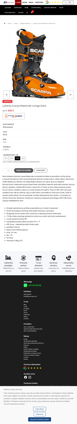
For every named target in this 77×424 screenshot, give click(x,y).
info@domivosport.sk (30, 296)
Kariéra (26, 359)
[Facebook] (25, 377)
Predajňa (26, 308)
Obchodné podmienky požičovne (34, 343)
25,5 (6, 158)
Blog (25, 304)
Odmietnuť (39, 414)
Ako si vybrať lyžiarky (30, 331)
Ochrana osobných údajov (32, 355)
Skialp (16, 23)
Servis (25, 312)
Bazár (25, 310)
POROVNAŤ (40, 170)
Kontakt (20, 12)
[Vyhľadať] (70, 2)
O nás (25, 306)
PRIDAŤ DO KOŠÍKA (23, 170)
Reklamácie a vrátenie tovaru (32, 353)
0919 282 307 (27, 294)
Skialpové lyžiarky (25, 23)
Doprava (26, 345)
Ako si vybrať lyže (29, 327)
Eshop (10, 23)
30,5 (23, 158)
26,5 (11, 158)
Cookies (26, 357)
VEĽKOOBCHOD (10, 12)
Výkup (25, 316)
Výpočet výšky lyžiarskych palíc (33, 329)
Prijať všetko (39, 409)
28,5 (17, 158)
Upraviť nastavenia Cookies (39, 419)
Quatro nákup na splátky (31, 349)
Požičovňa (27, 314)
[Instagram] (30, 377)
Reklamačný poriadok (30, 351)
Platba (25, 347)
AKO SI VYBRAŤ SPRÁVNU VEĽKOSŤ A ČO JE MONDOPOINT (21, 162)
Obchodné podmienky (30, 341)
